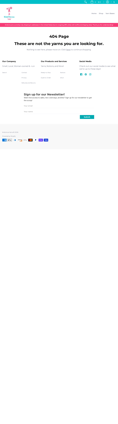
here (68, 50)
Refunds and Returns (28, 83)
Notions (62, 72)
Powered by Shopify (9, 136)
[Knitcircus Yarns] (9, 13)
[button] (95, 2)
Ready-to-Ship (46, 72)
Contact (24, 72)
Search (4, 72)
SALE (62, 78)
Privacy (24, 78)
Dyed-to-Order (46, 78)
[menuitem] (85, 2)
